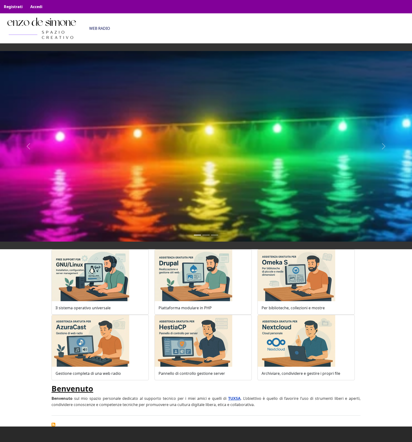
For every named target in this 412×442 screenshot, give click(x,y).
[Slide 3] (214, 235)
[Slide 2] (206, 235)
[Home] (41, 28)
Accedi (36, 6)
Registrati (13, 6)
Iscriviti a (53, 425)
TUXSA (234, 398)
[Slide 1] (197, 235)
